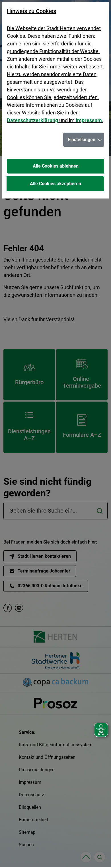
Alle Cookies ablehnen (56, 166)
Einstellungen (81, 139)
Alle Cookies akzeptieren (55, 183)
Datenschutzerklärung (32, 120)
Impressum (89, 120)
